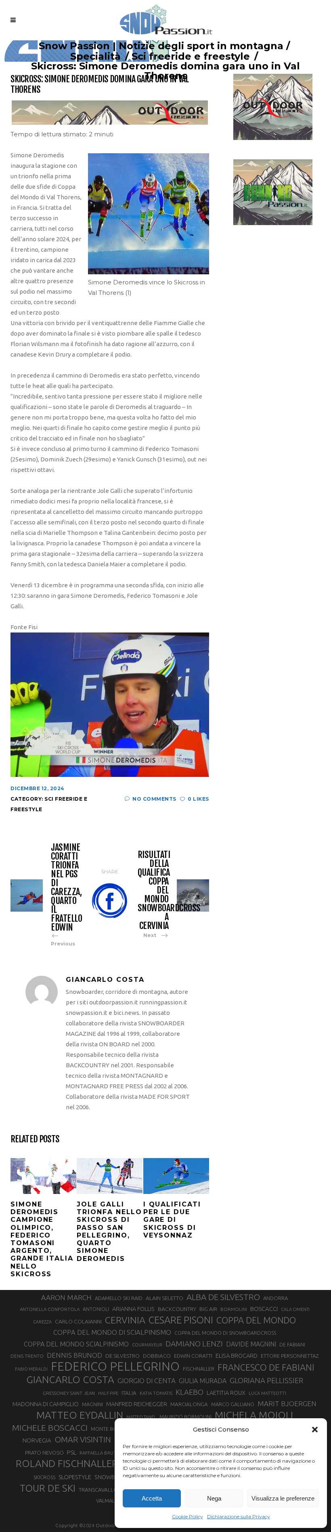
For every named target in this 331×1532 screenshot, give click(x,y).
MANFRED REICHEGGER (136, 1404)
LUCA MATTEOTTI (267, 1393)
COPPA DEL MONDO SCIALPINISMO (76, 1344)
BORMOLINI (233, 1309)
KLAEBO (189, 1392)
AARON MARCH (66, 1297)
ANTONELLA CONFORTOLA (50, 1309)
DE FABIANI (292, 1344)
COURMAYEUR (147, 1344)
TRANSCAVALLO (98, 1490)
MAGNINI (92, 1404)
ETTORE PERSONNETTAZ (289, 1356)
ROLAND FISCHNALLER (67, 1463)
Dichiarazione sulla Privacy (238, 1516)
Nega (214, 1498)
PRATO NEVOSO (44, 1452)
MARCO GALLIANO (232, 1404)
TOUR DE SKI (47, 1488)
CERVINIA (125, 1320)
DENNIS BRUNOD (74, 1355)
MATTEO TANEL (141, 1417)
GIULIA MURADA (202, 1380)
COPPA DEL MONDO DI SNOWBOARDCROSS (225, 1333)
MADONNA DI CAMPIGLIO (46, 1404)
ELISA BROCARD (237, 1355)
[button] (315, 1430)
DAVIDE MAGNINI (251, 1344)
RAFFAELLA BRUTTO (101, 1453)
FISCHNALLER (198, 1368)
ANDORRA (275, 1298)
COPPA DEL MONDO (256, 1320)
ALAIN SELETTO (164, 1298)
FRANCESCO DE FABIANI (266, 1367)
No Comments (154, 799)
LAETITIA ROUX (226, 1392)
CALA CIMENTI (295, 1309)
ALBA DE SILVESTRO (223, 1297)
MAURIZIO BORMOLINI (185, 1416)
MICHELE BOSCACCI (50, 1427)
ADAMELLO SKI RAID (118, 1298)
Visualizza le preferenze (282, 1498)
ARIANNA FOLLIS (133, 1309)
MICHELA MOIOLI (254, 1415)
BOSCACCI (264, 1308)
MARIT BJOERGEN (287, 1403)
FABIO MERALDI (31, 1369)
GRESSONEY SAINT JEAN (69, 1393)
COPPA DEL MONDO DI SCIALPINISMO (112, 1332)
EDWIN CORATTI (193, 1356)
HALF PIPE (108, 1393)
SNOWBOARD (112, 1477)
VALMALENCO (112, 1500)
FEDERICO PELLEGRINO (115, 1366)
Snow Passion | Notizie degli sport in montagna (161, 46)
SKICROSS (44, 1477)
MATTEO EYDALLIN (79, 1415)
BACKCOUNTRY (177, 1309)
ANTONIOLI (96, 1309)
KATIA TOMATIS (156, 1393)
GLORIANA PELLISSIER (266, 1380)
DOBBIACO (157, 1356)
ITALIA (129, 1393)
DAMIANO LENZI (194, 1343)
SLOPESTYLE (75, 1477)
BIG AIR (208, 1309)
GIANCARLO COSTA (70, 1379)
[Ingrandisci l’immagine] (199, 164)
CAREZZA (42, 1321)
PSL (71, 1452)
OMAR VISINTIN (82, 1439)
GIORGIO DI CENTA (146, 1380)
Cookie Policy (187, 1516)
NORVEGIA (37, 1440)
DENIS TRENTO (27, 1356)
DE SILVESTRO (122, 1356)
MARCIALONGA (189, 1404)
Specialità (95, 56)
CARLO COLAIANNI (78, 1321)
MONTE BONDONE (113, 1429)
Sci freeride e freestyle (191, 56)
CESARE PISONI (181, 1320)
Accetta (152, 1498)
